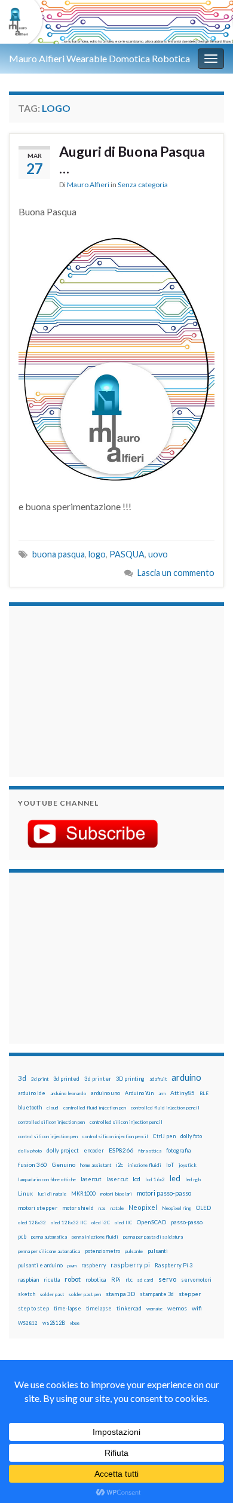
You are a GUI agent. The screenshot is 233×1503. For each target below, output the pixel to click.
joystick (188, 1165)
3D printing (130, 1078)
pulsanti (158, 1251)
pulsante (134, 1251)
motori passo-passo (164, 1193)
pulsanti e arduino (40, 1265)
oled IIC (123, 1222)
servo (167, 1279)
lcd (136, 1178)
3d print (39, 1079)
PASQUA (127, 554)
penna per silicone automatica (49, 1251)
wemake (154, 1309)
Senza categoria (143, 184)
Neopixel (142, 1207)
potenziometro (102, 1251)
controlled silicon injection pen (51, 1122)
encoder (94, 1150)
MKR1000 (83, 1193)
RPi (116, 1279)
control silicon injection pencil (115, 1136)
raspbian (28, 1279)
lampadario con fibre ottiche (47, 1179)
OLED (203, 1208)
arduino (186, 1077)
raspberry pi (130, 1265)
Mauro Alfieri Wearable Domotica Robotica (99, 58)
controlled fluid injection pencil (165, 1108)
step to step (33, 1308)
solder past (52, 1294)
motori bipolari (116, 1194)
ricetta (52, 1280)
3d (22, 1078)
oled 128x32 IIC (69, 1222)
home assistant (95, 1165)
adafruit (158, 1079)
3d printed (66, 1078)
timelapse (99, 1309)
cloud (53, 1108)
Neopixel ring (176, 1208)
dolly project (63, 1150)
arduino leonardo (68, 1093)
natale (117, 1208)
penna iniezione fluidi (95, 1237)
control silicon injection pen (48, 1136)
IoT (170, 1164)
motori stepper (37, 1208)
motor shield (78, 1208)
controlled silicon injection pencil (126, 1122)
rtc (129, 1279)
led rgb (193, 1179)
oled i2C (100, 1222)
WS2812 (28, 1323)
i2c (119, 1164)
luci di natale (52, 1194)
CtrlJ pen (164, 1136)
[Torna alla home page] (116, 22)
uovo (158, 554)
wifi (197, 1308)
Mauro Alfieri (88, 184)
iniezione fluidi (144, 1165)
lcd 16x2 (155, 1179)
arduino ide (31, 1093)
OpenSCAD (151, 1221)
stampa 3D (120, 1293)
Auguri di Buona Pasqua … (132, 159)
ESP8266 (121, 1150)
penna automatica (49, 1237)
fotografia (178, 1150)
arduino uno (105, 1093)
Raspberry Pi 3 (173, 1265)
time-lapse (67, 1309)
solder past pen (85, 1294)
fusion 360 (32, 1164)
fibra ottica (149, 1151)
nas (102, 1208)
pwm (72, 1266)
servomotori (196, 1279)
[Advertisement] (92, 689)
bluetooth (30, 1107)
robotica (95, 1279)
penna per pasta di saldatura (153, 1237)
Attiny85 (182, 1092)
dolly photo (30, 1151)
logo (97, 554)
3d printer (97, 1078)
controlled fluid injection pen (94, 1108)
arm (161, 1093)
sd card (145, 1280)
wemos (177, 1308)
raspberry (93, 1265)
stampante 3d (157, 1294)
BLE (204, 1093)
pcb (22, 1236)
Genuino (63, 1164)
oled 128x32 (32, 1222)
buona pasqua (58, 554)
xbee (74, 1323)
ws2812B (53, 1322)
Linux (25, 1193)
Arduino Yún (139, 1093)
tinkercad (129, 1308)
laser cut (117, 1179)
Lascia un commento (175, 573)
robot (73, 1279)
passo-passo (187, 1221)
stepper (190, 1293)
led (175, 1178)
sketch (26, 1294)
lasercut (91, 1179)
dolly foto (191, 1136)
